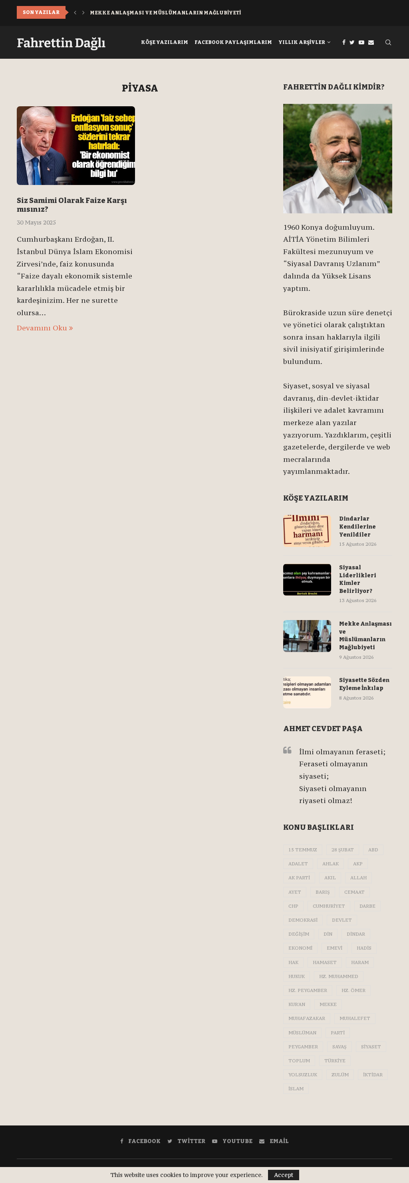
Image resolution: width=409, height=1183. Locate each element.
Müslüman (302, 1033)
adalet (298, 864)
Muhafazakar (306, 1018)
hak (293, 962)
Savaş (339, 1047)
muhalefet (355, 1018)
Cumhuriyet (329, 906)
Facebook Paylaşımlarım (233, 42)
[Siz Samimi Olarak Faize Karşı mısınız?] (76, 145)
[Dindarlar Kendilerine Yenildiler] (307, 531)
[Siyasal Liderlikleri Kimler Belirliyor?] (307, 580)
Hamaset (325, 962)
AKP (358, 864)
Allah (358, 878)
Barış (323, 892)
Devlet (342, 920)
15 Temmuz (302, 850)
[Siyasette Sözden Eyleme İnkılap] (307, 692)
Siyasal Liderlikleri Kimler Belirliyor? (357, 579)
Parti (338, 1033)
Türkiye (334, 1061)
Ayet (294, 892)
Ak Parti (299, 878)
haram (360, 962)
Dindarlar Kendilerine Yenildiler (357, 526)
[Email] (371, 42)
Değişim (298, 934)
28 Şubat (343, 850)
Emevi (334, 948)
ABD (373, 850)
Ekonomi (300, 948)
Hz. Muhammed (338, 976)
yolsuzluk (302, 1075)
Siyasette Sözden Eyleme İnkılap (364, 684)
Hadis (364, 948)
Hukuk (296, 976)
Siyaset (371, 1047)
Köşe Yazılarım (164, 42)
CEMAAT (354, 892)
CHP (293, 906)
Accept (283, 1175)
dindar (356, 934)
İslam (296, 1089)
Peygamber (303, 1047)
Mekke (328, 1004)
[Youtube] (361, 42)
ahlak (330, 864)
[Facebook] (343, 42)
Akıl (330, 878)
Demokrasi (303, 920)
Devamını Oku (42, 327)
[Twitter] (352, 42)
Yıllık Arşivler (301, 42)
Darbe (367, 906)
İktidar (373, 1075)
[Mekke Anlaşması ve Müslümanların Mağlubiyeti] (307, 636)
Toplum (299, 1061)
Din (328, 934)
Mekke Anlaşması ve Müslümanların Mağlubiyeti (165, 12)
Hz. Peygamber (307, 990)
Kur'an (296, 1004)
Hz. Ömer (353, 990)
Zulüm (340, 1075)
